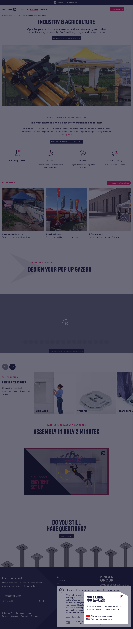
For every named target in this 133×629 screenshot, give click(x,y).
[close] (122, 596)
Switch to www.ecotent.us (102, 619)
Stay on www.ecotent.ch (101, 616)
